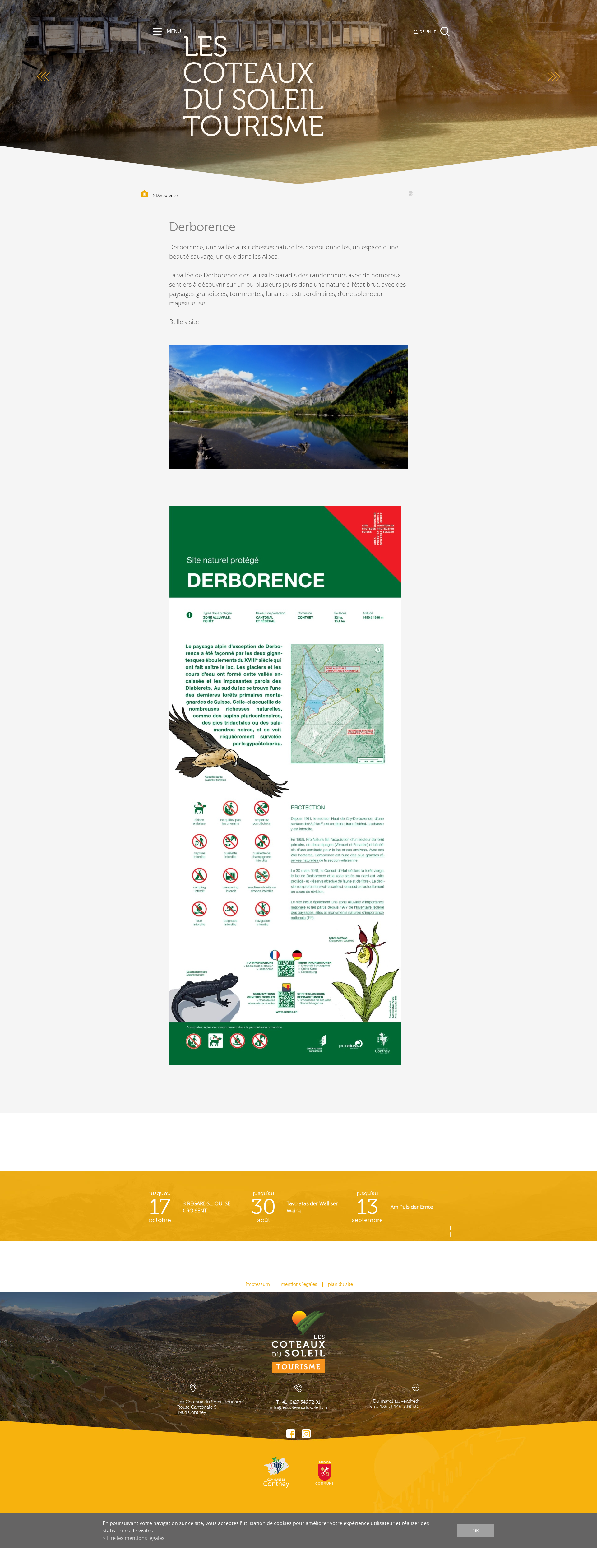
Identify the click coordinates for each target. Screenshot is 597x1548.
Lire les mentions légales (135, 1538)
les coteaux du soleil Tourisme (253, 87)
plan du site (340, 1284)
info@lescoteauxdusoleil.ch (298, 1407)
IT (434, 31)
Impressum (258, 1284)
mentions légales (299, 1284)
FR (416, 31)
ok (475, 1530)
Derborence (167, 195)
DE (422, 31)
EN (428, 31)
